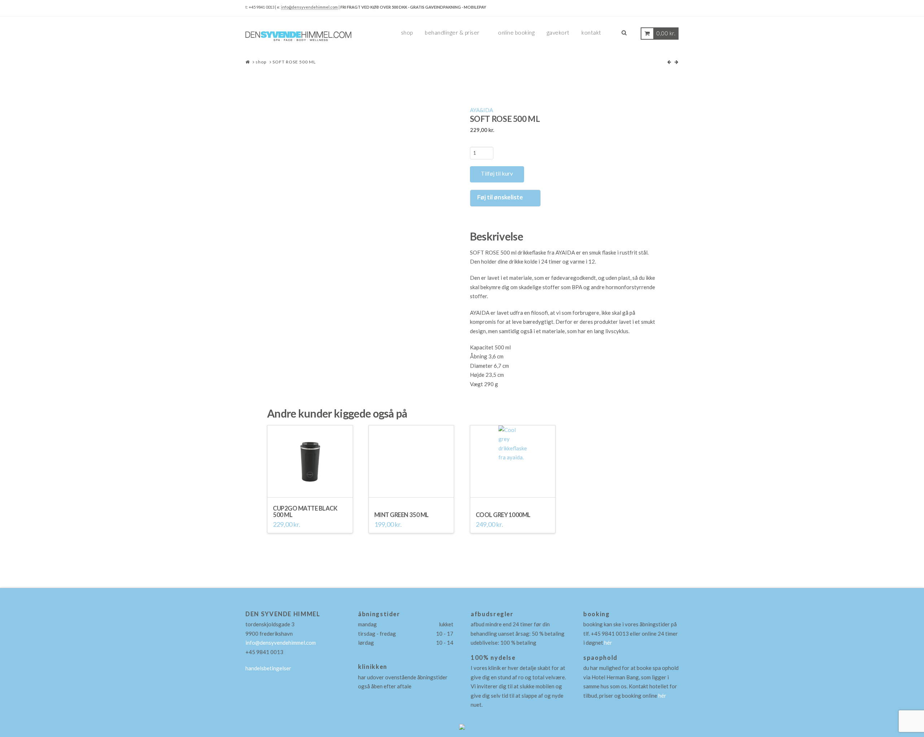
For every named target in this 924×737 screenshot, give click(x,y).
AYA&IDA (481, 110)
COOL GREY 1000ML (503, 514)
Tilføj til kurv (497, 173)
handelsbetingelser (268, 668)
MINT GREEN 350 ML (401, 514)
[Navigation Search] (624, 35)
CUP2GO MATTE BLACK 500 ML (305, 511)
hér (608, 642)
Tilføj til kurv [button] (310, 488)
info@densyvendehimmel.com (309, 7)
